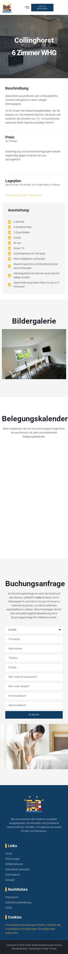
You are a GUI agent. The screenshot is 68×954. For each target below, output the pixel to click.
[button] (27, 7)
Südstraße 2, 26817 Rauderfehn (23, 195)
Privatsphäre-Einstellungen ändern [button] (25, 924)
